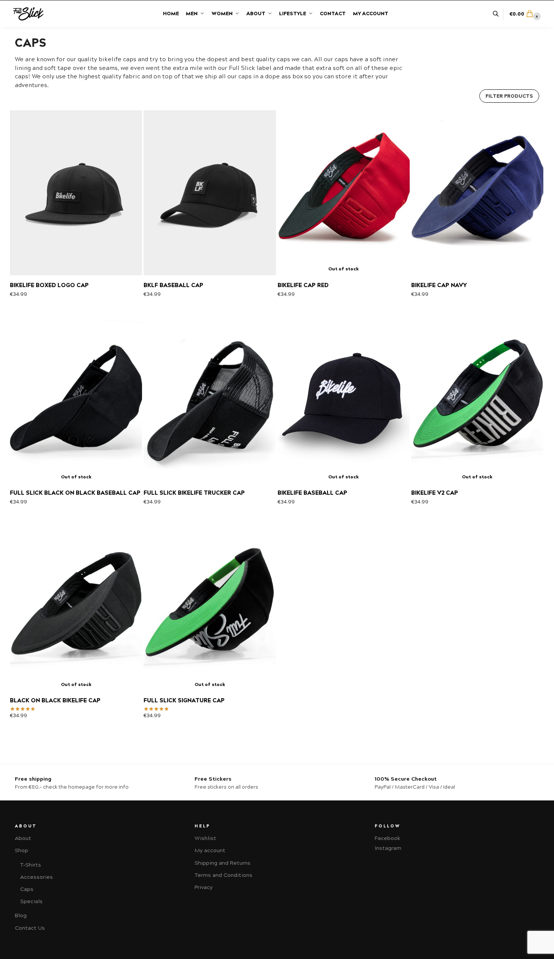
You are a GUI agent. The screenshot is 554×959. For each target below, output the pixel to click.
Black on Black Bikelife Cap (55, 700)
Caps (27, 889)
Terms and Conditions (223, 875)
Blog (21, 915)
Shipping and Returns (223, 863)
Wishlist (205, 838)
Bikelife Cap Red (303, 285)
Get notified (343, 262)
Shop (21, 850)
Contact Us (30, 928)
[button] (526, 14)
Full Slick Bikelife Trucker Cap (194, 492)
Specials (31, 901)
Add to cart (76, 262)
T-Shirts (30, 865)
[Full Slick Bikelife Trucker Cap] (210, 400)
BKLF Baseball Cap (173, 285)
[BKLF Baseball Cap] (210, 192)
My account (210, 850)
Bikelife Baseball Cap (312, 492)
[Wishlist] (125, 121)
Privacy (203, 887)
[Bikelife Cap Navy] (477, 192)
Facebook (387, 838)
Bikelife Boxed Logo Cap (49, 285)
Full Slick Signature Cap (184, 700)
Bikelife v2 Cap (434, 492)
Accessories (36, 877)
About (23, 838)
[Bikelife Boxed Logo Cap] (76, 192)
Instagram (388, 848)
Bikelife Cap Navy (439, 285)
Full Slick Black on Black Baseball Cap (75, 492)
